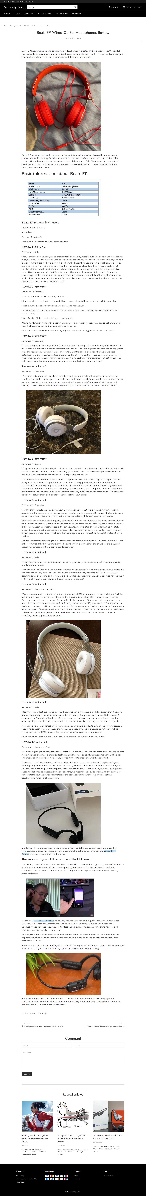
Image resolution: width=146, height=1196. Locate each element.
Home (7, 14)
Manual (76, 1179)
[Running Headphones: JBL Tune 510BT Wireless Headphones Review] (37, 1116)
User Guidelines (108, 1176)
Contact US (20, 1182)
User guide (14, 26)
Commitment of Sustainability (26, 1179)
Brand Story (45, 14)
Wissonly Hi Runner (44, 921)
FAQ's (76, 1176)
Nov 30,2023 (26, 1145)
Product (28, 14)
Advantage (62, 14)
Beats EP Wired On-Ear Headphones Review (105, 1026)
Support (76, 14)
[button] (73, 106)
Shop (17, 14)
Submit (27, 1074)
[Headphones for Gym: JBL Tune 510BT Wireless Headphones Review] (73, 1116)
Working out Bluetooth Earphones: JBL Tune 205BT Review (44, 1026)
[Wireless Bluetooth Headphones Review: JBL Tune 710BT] (108, 1116)
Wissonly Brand (14, 7)
